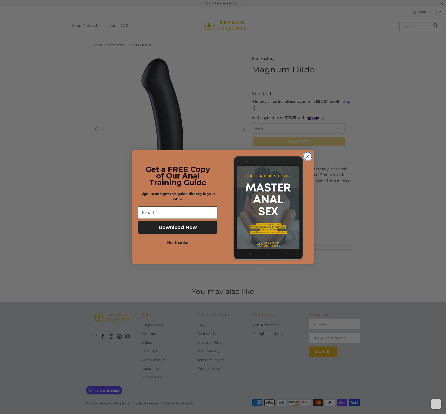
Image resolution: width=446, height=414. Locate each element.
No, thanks (177, 242)
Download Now (177, 227)
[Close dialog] (308, 156)
